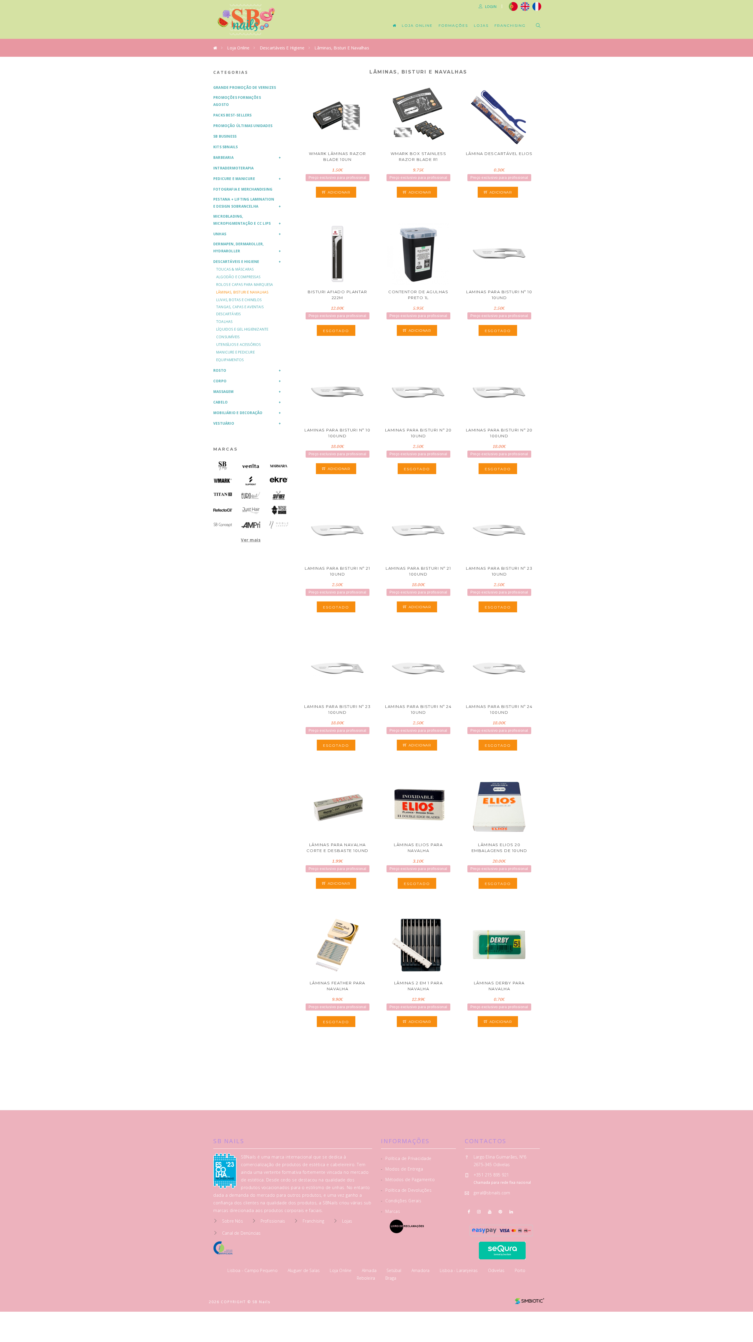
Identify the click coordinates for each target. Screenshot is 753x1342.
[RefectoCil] (222, 510)
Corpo (219, 381)
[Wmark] (222, 481)
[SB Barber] (278, 495)
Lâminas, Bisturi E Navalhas (341, 48)
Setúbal (395, 1270)
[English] (525, 6)
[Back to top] (736, 1323)
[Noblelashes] (278, 525)
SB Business (224, 136)
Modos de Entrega (402, 1169)
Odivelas (497, 1270)
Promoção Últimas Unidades (242, 125)
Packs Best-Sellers (232, 115)
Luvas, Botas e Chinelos (239, 299)
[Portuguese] (513, 6)
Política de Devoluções (406, 1190)
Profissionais (273, 1221)
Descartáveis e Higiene (282, 48)
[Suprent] (250, 481)
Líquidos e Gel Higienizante (242, 329)
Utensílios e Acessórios (238, 344)
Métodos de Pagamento (408, 1179)
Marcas (225, 449)
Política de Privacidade (406, 1158)
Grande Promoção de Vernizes (244, 87)
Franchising (510, 25)
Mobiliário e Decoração (237, 412)
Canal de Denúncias (241, 1233)
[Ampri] (250, 525)
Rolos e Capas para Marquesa (244, 284)
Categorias (230, 72)
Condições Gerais (401, 1200)
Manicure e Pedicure (235, 352)
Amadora (421, 1270)
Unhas (219, 233)
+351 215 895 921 (491, 1175)
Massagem (223, 391)
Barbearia (223, 157)
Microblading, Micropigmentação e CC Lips (242, 220)
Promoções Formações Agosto (237, 101)
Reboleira (366, 1278)
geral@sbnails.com (492, 1193)
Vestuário (223, 423)
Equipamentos (230, 359)
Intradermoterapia (233, 168)
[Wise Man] (278, 510)
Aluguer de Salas (304, 1270)
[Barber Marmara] (278, 466)
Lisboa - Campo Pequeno (253, 1270)
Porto (520, 1270)
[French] (537, 6)
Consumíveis (227, 336)
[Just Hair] (250, 510)
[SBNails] (222, 466)
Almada (370, 1270)
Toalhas (224, 321)
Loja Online (417, 25)
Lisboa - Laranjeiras (459, 1270)
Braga (391, 1278)
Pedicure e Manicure (234, 178)
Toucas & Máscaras (235, 269)
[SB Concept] (222, 525)
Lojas (481, 25)
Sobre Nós (232, 1221)
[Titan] (222, 494)
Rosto (219, 370)
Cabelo (220, 402)
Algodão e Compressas (238, 276)
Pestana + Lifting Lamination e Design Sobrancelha (243, 203)
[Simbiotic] (529, 1299)
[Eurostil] (250, 495)
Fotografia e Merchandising (242, 189)
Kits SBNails (225, 146)
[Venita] (250, 466)
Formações (453, 25)
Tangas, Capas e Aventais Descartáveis (240, 310)
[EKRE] (278, 480)
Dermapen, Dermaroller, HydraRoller (238, 247)
